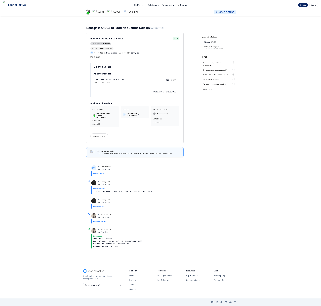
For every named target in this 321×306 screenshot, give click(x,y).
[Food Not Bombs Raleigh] (88, 12)
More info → (207, 89)
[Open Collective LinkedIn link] (212, 302)
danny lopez (106, 182)
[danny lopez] (93, 182)
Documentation (192, 280)
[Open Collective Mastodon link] (221, 302)
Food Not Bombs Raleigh (132, 28)
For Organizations (164, 275)
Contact (132, 289)
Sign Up (303, 5)
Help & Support (192, 275)
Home (131, 275)
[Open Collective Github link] (226, 302)
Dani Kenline (106, 167)
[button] (99, 12)
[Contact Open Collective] (235, 302)
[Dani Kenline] (91, 52)
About (132, 285)
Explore (132, 280)
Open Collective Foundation (213, 48)
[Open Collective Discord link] (230, 302)
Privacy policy (219, 275)
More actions (98, 136)
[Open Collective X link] (217, 302)
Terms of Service (221, 280)
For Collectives (163, 280)
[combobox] (103, 285)
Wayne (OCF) (106, 214)
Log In (313, 5)
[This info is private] (161, 119)
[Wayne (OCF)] (93, 215)
